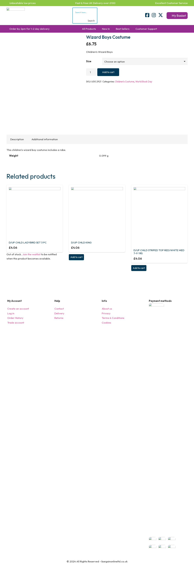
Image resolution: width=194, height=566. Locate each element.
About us (107, 308)
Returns (58, 317)
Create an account (18, 308)
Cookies (106, 322)
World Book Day (143, 81)
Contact (59, 308)
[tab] (17, 139)
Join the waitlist (31, 254)
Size (88, 61)
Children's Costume (124, 81)
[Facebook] (147, 15)
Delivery (59, 313)
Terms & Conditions (113, 317)
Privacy (106, 313)
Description (17, 139)
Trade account (15, 322)
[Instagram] (154, 15)
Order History (15, 317)
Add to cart (108, 72)
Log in (10, 313)
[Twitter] (160, 15)
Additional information (45, 139)
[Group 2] (16, 16)
